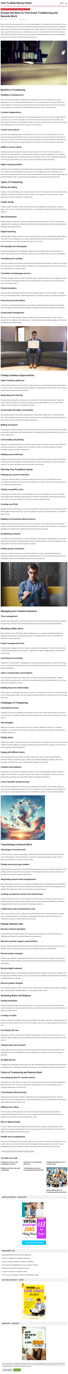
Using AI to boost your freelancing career (14, 1271)
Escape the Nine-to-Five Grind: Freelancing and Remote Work (17, 1151)
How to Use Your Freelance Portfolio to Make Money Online (20, 1275)
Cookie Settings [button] (7, 1370)
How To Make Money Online (16, 3)
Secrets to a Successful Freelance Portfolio (15, 1268)
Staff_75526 (4, 19)
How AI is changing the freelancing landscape (16, 1258)
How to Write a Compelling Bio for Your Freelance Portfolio (20, 1265)
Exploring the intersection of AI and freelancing (16, 1255)
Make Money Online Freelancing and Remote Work (15, 9)
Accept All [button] (17, 1370)
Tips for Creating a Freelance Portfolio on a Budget (17, 1261)
